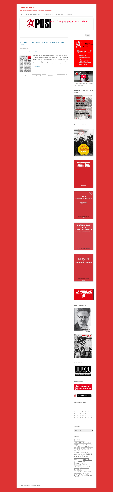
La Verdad (44, 74)
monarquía (87, 459)
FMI (91, 450)
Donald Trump (86, 449)
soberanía (77, 471)
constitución (77, 448)
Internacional (59, 14)
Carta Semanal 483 (32, 52)
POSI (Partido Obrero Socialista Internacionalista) (30, 485)
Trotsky (38, 75)
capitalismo (79, 444)
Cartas (33, 74)
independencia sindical (81, 458)
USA (91, 475)
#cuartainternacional (79, 440)
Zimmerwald (43, 75)
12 (80, 413)
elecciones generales (85, 451)
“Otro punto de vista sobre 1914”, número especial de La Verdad (42, 43)
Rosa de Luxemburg (31, 75)
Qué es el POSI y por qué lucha (33, 14)
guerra (89, 453)
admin (56, 75)
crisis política (88, 448)
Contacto (69, 14)
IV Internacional (78, 460)
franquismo (83, 452)
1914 (58, 74)
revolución (24, 75)
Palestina (82, 461)
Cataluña (88, 444)
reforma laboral (84, 468)
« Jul (75, 421)
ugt (88, 473)
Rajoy (88, 466)
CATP (75, 447)
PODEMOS (84, 464)
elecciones (77, 451)
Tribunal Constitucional (86, 471)
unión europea (81, 474)
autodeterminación (82, 442)
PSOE (84, 466)
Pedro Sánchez (80, 463)
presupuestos (77, 466)
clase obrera (87, 446)
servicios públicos (87, 469)
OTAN (76, 461)
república (78, 469)
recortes (76, 468)
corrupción (83, 448)
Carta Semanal (27, 7)
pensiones (77, 465)
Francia (76, 452)
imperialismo (62, 74)
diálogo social (78, 449)
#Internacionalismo (79, 441)
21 (85, 415)
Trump (84, 473)
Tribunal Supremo (78, 473)
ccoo (78, 446)
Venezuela (76, 476)
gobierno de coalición (79, 454)
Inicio (21, 14)
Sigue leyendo (37, 66)
